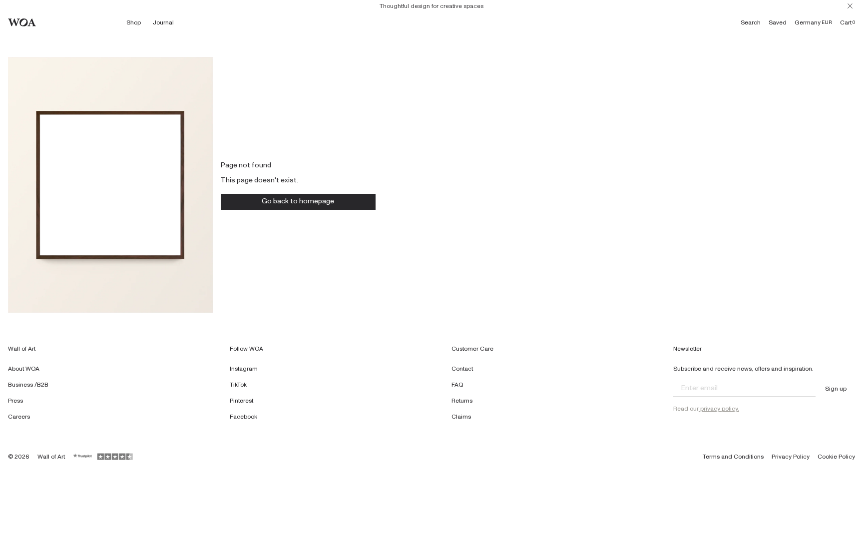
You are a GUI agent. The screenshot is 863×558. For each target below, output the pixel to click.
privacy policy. (719, 409)
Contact (462, 369)
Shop (133, 22)
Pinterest (241, 401)
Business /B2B (28, 385)
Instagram (244, 369)
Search (751, 22)
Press (15, 401)
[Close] (850, 6)
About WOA (23, 369)
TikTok (238, 385)
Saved (778, 22)
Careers (19, 417)
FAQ (457, 385)
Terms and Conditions (733, 457)
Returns (461, 401)
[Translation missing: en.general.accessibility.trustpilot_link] (83, 457)
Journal (163, 22)
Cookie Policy (836, 457)
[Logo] (22, 22)
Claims (461, 417)
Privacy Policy (791, 457)
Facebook (243, 417)
